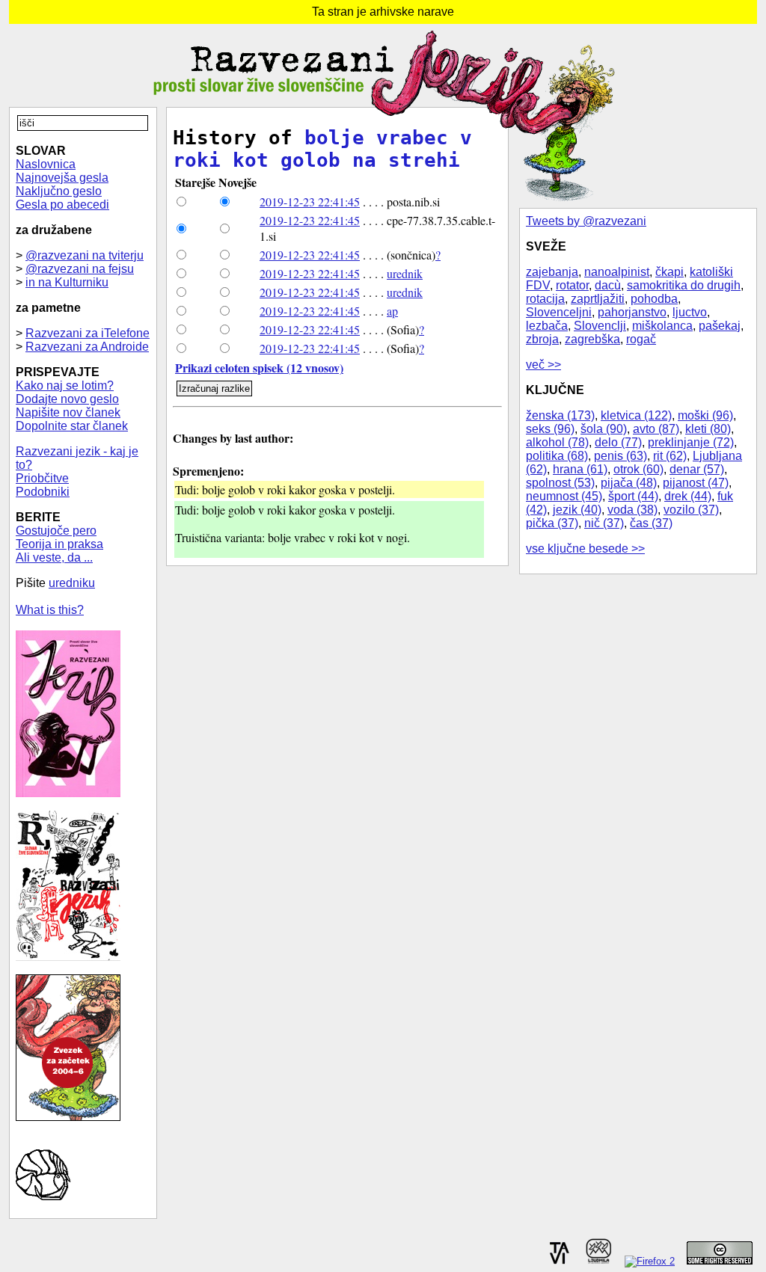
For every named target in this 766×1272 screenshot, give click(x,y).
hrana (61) (580, 469)
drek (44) (687, 496)
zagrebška (592, 339)
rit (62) (670, 455)
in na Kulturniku (66, 282)
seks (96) (550, 429)
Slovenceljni (559, 312)
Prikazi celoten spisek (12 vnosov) (259, 367)
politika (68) (557, 455)
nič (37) (604, 523)
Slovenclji (600, 325)
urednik (405, 273)
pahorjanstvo (632, 312)
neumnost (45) (564, 496)
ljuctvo (689, 312)
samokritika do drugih (684, 285)
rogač (641, 339)
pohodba (654, 298)
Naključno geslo (59, 191)
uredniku (72, 583)
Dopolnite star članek (72, 426)
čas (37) (651, 523)
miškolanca (662, 325)
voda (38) (632, 509)
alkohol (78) (557, 442)
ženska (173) (560, 415)
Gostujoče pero (56, 530)
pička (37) (552, 523)
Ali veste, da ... (54, 557)
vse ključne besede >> (585, 548)
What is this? (50, 609)
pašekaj (720, 325)
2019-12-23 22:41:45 (310, 201)
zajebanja (552, 271)
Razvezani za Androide (87, 346)
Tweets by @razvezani (586, 221)
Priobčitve (42, 478)
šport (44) (633, 496)
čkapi (669, 271)
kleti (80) (708, 429)
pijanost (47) (696, 482)
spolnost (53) (560, 482)
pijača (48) (629, 482)
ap (392, 311)
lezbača (547, 325)
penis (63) (620, 455)
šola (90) (603, 429)
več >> (543, 364)
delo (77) (618, 442)
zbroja (542, 339)
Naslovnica (46, 164)
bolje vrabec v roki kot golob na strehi (322, 148)
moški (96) (705, 415)
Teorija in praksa (59, 544)
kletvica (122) (636, 415)
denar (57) (697, 469)
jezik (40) (577, 509)
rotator (572, 285)
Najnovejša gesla (62, 177)
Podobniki (43, 491)
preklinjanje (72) (691, 442)
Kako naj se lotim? (65, 385)
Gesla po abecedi (62, 204)
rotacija (545, 298)
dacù (608, 285)
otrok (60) (638, 469)
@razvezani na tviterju (84, 255)
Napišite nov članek (68, 412)
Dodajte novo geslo (67, 399)
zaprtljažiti (598, 298)
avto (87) (656, 429)
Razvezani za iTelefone (87, 333)
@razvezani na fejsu (79, 268)
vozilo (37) (691, 509)
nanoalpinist (616, 271)
